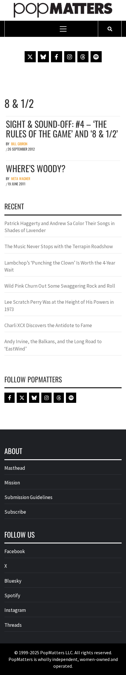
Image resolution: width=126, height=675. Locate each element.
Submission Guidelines (28, 497)
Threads (13, 625)
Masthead (14, 468)
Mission (12, 482)
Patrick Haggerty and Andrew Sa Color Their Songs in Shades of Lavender (59, 227)
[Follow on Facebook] (56, 56)
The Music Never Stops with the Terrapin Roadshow (58, 246)
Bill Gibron (19, 143)
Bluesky (12, 581)
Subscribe (15, 512)
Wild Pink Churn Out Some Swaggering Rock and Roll (60, 286)
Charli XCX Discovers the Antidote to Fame (48, 325)
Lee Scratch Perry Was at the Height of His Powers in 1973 (59, 305)
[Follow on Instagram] (69, 56)
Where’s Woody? (35, 168)
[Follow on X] (30, 56)
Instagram (15, 610)
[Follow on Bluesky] (43, 56)
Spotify (12, 595)
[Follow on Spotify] (96, 56)
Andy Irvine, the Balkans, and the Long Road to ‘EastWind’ (53, 345)
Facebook (14, 551)
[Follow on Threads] (82, 56)
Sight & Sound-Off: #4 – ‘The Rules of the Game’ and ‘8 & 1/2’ (62, 128)
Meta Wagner (20, 178)
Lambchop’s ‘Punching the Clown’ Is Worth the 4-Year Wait (59, 266)
